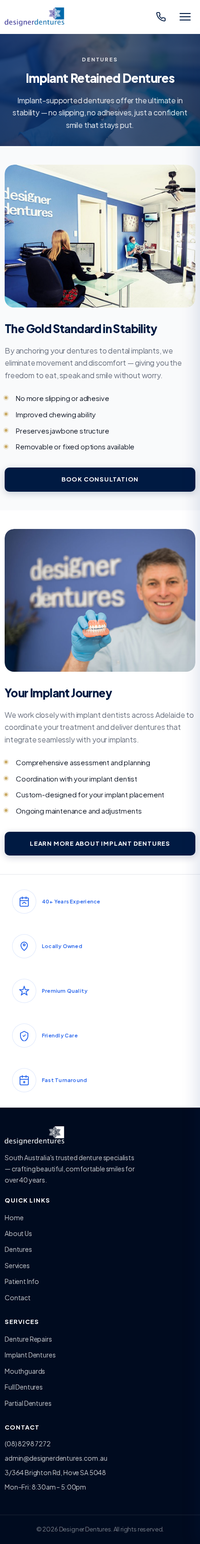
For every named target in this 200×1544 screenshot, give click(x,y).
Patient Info (22, 1281)
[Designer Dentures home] (34, 16)
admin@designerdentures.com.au (56, 1458)
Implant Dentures (30, 1354)
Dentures (18, 1249)
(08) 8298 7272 (28, 1443)
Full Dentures (24, 1387)
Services (17, 1265)
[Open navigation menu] (185, 17)
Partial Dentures (28, 1403)
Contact (18, 1297)
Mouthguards (25, 1371)
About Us (18, 1233)
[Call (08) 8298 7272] (161, 17)
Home (14, 1217)
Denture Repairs (28, 1339)
